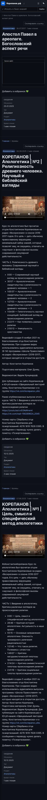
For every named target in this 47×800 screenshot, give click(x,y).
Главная (5, 141)
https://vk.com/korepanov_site (25, 391)
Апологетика (8, 28)
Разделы (38, 3)
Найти (41, 9)
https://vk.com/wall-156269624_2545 (21, 413)
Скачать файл (8, 61)
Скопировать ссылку (34, 23)
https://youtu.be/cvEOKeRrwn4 (17, 410)
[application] (23, 71)
